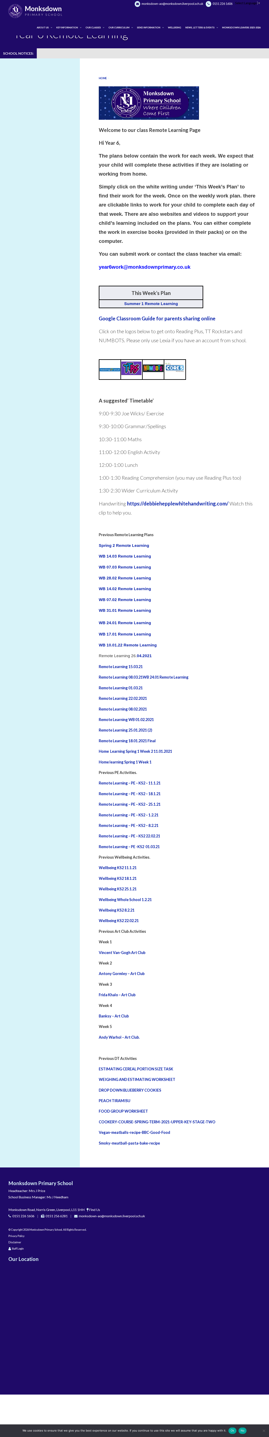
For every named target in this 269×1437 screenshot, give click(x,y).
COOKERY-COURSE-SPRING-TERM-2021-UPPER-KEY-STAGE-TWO (157, 1122)
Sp (101, 545)
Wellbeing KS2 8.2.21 (116, 910)
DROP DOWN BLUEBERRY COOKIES (130, 1090)
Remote (105, 688)
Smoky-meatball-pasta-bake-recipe (129, 1143)
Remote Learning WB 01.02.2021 (126, 719)
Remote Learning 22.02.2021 (123, 698)
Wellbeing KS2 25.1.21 (118, 889)
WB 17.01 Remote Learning (125, 634)
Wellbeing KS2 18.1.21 (118, 878)
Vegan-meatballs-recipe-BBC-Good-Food (134, 1132)
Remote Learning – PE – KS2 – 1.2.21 (128, 815)
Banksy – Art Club (114, 1016)
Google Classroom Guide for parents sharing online (157, 318)
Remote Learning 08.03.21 (121, 677)
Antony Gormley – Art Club (122, 973)
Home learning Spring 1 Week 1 (125, 762)
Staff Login (18, 1248)
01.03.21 (135, 688)
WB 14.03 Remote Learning (125, 556)
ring (108, 545)
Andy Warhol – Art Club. (119, 1037)
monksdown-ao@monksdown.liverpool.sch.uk (172, 3)
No (243, 1430)
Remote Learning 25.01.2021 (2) (125, 730)
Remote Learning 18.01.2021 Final (127, 740)
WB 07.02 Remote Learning (125, 599)
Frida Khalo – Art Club (117, 994)
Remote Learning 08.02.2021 (123, 709)
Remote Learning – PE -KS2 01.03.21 (129, 846)
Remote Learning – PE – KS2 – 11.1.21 (130, 783)
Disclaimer (14, 1242)
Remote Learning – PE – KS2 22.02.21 (129, 836)
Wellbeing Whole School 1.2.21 (125, 899)
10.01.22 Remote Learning (131, 645)
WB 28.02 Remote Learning (125, 578)
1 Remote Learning (159, 303)
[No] (264, 1431)
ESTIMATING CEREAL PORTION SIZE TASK (136, 1069)
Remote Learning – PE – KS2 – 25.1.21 (130, 804)
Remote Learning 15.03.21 (121, 666)
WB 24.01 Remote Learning (166, 677)
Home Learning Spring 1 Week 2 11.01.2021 (135, 751)
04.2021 (144, 656)
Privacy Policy (16, 1236)
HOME (103, 78)
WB (102, 645)
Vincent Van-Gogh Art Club (122, 952)
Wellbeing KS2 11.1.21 (118, 867)
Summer (132, 303)
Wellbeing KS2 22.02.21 (119, 920)
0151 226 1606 (222, 3)
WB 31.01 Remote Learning (125, 610)
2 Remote (121, 545)
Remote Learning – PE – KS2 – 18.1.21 (130, 793)
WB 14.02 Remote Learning (125, 589)
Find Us (94, 1210)
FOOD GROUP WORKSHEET (123, 1111)
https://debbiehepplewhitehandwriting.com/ (177, 503)
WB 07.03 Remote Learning (125, 567)
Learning (140, 545)
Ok (232, 1430)
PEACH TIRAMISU (114, 1100)
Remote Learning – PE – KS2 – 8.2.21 (128, 825)
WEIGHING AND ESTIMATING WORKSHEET (137, 1079)
